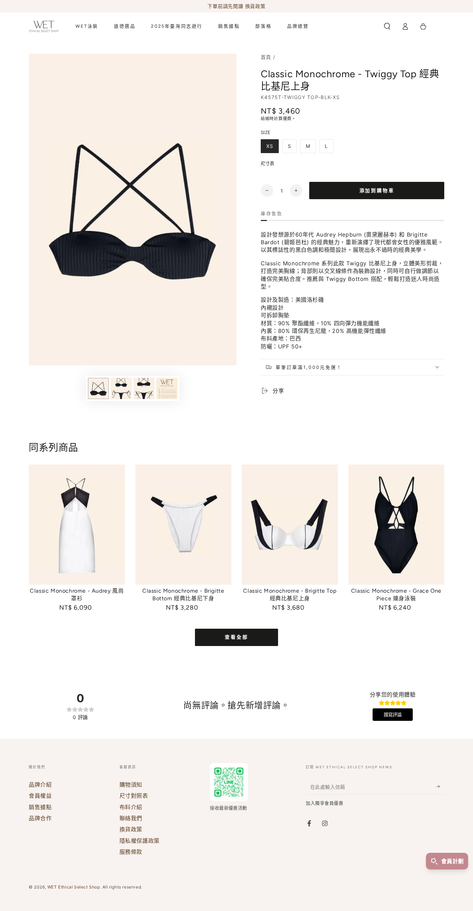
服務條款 (130, 851)
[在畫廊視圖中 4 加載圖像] (167, 388)
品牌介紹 (40, 784)
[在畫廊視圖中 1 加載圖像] (98, 388)
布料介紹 (130, 807)
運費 (287, 118)
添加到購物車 (376, 191)
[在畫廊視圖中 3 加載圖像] (144, 388)
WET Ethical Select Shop (73, 887)
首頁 (266, 57)
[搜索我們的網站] (387, 26)
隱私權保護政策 (139, 840)
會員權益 (40, 795)
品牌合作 (40, 818)
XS (269, 146)
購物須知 (130, 784)
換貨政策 (130, 829)
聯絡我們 (130, 818)
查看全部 (236, 637)
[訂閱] (440, 786)
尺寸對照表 (133, 795)
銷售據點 (40, 807)
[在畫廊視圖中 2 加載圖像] (121, 388)
